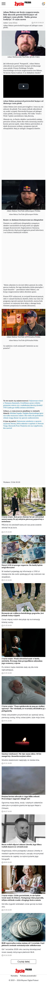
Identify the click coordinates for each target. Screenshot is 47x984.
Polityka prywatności (28, 976)
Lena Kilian (13, 23)
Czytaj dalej (23, 961)
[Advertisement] (23, 154)
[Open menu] (3, 3)
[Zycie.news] (22, 3)
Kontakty (14, 976)
